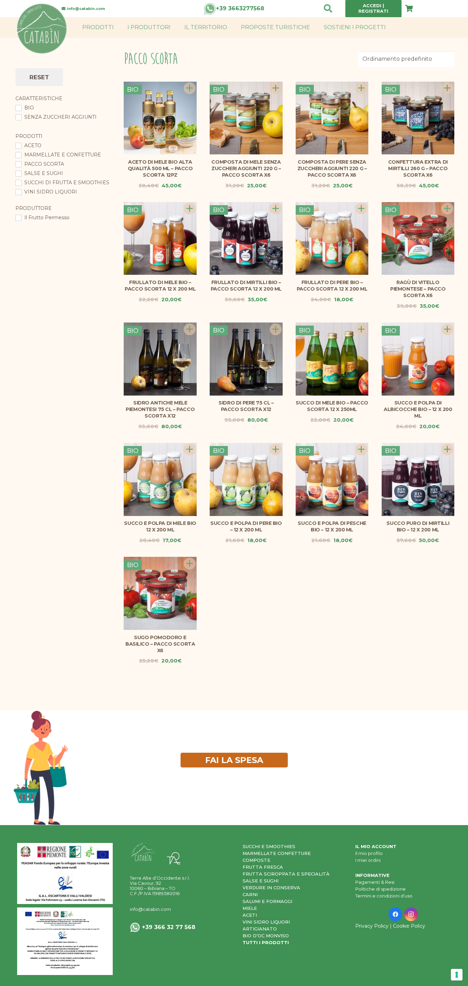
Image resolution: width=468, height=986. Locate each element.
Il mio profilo (369, 853)
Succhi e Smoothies (269, 846)
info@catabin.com (150, 909)
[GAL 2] (65, 873)
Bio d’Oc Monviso (266, 935)
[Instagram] (411, 914)
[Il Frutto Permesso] (18, 217)
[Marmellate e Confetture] (18, 154)
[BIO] (18, 107)
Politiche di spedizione (380, 889)
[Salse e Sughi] (18, 173)
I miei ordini (368, 860)
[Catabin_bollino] (41, 29)
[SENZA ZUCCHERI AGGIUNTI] (18, 117)
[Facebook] (395, 914)
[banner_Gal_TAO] (65, 941)
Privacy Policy (372, 926)
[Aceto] (18, 145)
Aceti (250, 915)
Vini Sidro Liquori (266, 922)
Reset (39, 77)
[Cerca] (328, 8)
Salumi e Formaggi (267, 901)
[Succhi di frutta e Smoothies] (18, 182)
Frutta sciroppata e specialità (286, 874)
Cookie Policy (409, 926)
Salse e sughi (261, 880)
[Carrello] (409, 8)
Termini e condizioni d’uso (383, 896)
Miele (250, 908)
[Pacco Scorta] (18, 164)
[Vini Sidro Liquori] (18, 192)
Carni (250, 894)
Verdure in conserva (271, 887)
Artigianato (260, 928)
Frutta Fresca (263, 867)
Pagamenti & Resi (374, 882)
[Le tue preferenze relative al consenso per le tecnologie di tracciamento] (457, 975)
